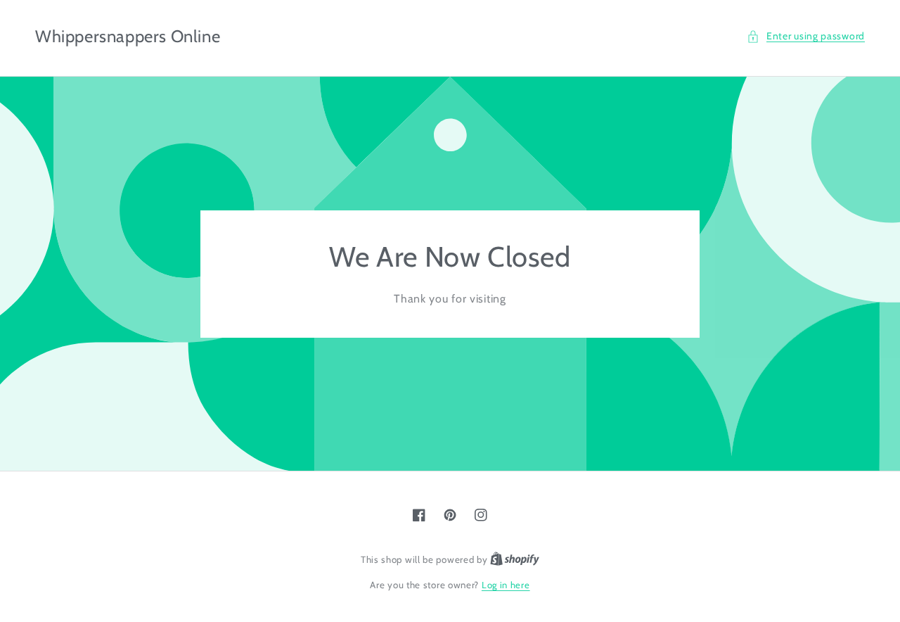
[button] (806, 36)
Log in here (506, 584)
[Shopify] (514, 559)
